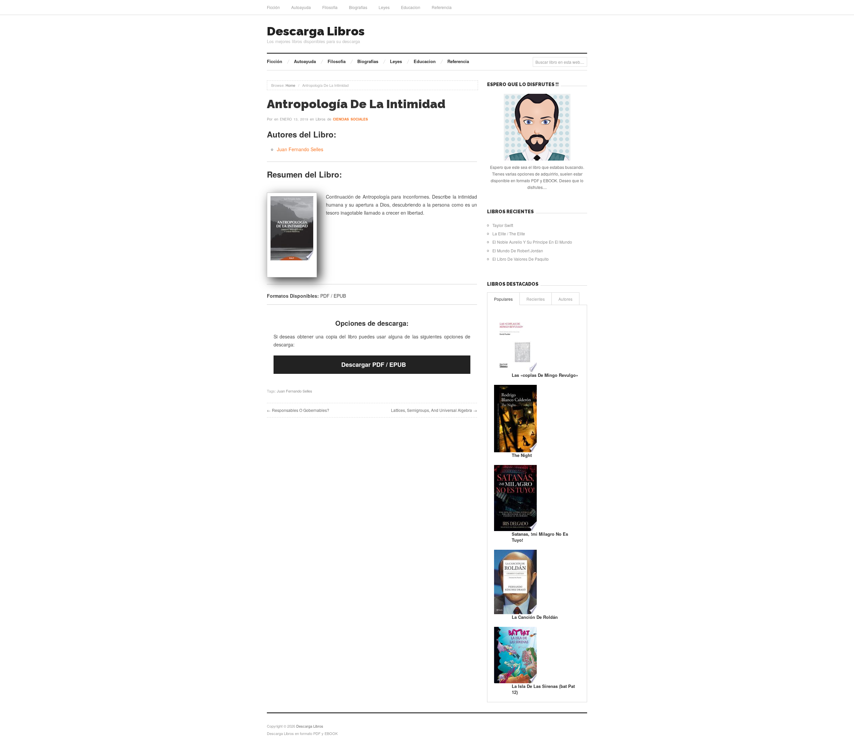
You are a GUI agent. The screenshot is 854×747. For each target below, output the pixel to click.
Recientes (535, 299)
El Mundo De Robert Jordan (517, 250)
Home (290, 85)
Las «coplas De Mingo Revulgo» (545, 375)
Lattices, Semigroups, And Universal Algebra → (434, 410)
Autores (565, 299)
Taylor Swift (502, 225)
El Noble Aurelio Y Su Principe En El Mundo (532, 242)
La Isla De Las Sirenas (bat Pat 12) (543, 689)
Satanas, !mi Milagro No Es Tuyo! (540, 537)
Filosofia (330, 7)
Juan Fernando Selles (300, 149)
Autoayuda (301, 7)
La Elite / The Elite (508, 233)
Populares (503, 299)
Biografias (358, 7)
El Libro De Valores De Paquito (520, 259)
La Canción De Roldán (535, 617)
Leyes (384, 7)
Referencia (442, 7)
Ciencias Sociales (350, 119)
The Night (522, 455)
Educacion (410, 7)
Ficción (273, 7)
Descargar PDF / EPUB (373, 364)
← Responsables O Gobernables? (298, 410)
